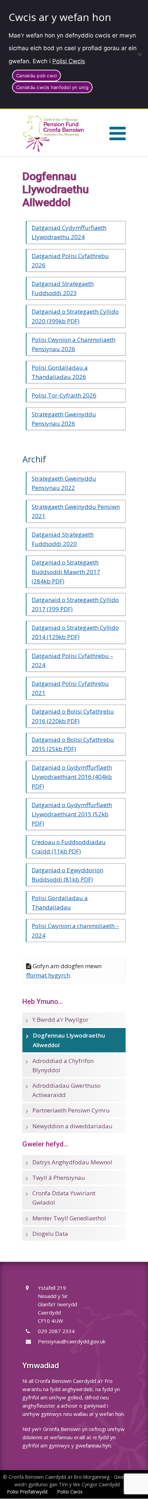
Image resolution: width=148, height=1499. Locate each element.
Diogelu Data (50, 1234)
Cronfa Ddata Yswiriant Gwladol (63, 1197)
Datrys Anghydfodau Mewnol (72, 1162)
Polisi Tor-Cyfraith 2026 (64, 395)
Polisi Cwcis (68, 61)
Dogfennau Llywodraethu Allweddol (69, 1040)
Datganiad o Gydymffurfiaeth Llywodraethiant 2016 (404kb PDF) (72, 776)
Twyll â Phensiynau (58, 1178)
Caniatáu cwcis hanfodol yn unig (52, 87)
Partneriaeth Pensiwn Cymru (71, 1110)
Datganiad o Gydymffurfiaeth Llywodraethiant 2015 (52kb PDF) (72, 814)
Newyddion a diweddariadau (72, 1126)
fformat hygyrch (48, 975)
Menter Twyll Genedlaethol (69, 1218)
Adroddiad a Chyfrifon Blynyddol (63, 1065)
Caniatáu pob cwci (36, 75)
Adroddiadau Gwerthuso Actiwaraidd (66, 1090)
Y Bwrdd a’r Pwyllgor (60, 1019)
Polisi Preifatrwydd (27, 1491)
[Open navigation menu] (117, 133)
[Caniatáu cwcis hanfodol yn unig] (139, 54)
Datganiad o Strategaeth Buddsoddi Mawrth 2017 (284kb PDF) (66, 571)
